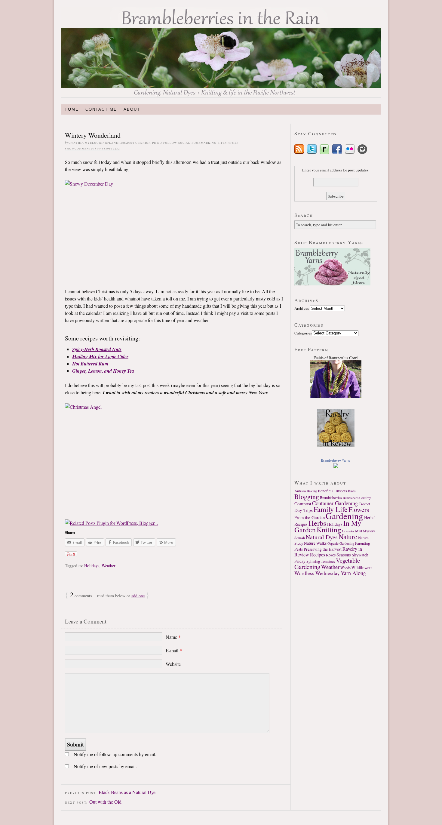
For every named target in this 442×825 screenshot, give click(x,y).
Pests (298, 549)
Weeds (345, 567)
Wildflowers (361, 567)
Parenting (362, 543)
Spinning (313, 561)
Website (173, 664)
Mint (358, 530)
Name (173, 637)
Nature (348, 536)
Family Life (331, 509)
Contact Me (101, 109)
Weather (108, 565)
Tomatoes (328, 561)
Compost (302, 503)
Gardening (344, 516)
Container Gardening (335, 503)
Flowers (358, 509)
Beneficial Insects (332, 491)
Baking (312, 491)
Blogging (306, 496)
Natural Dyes (322, 537)
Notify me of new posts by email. (105, 766)
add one (138, 596)
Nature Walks (315, 543)
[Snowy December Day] (174, 230)
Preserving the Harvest (323, 549)
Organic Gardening (340, 543)
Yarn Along (353, 573)
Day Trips (303, 510)
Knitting (329, 529)
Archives (301, 308)
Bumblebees (350, 498)
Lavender (348, 531)
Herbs (317, 523)
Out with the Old (105, 802)
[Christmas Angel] (174, 457)
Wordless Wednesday (317, 573)
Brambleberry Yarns (335, 460)
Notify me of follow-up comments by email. (115, 754)
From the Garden (309, 517)
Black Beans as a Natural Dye (127, 792)
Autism (300, 491)
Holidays (91, 565)
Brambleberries (331, 497)
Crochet (364, 503)
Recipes (317, 554)
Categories (303, 333)
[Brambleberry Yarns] (335, 466)
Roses (331, 555)
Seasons (343, 555)
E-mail (174, 650)
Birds (352, 490)
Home (72, 109)
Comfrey (365, 498)
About (132, 109)
